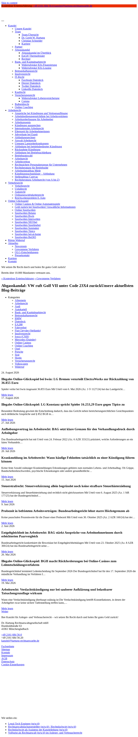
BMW (18, 318)
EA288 (19, 324)
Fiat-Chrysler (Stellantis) (28, 330)
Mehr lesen (7, 394)
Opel (17, 348)
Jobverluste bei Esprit (26, 134)
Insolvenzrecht (22, 74)
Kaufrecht (20, 92)
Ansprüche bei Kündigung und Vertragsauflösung (41, 113)
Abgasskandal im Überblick (36, 52)
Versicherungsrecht (25, 95)
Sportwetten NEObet (26, 222)
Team (18, 31)
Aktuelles (13, 243)
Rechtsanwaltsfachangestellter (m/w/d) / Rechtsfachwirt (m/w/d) (42, 726)
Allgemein (20, 300)
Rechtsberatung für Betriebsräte (31, 167)
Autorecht (20, 191)
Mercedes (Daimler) (25, 339)
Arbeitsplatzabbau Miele (28, 170)
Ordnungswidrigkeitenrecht (29, 194)
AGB (4, 658)
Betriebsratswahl (23, 155)
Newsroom (21, 246)
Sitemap (5, 649)
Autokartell (21, 309)
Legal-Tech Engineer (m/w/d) (24, 723)
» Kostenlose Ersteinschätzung (17, 278)
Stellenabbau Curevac (26, 176)
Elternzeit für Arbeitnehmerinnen (32, 131)
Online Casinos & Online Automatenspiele (37, 204)
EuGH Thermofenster (33, 55)
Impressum (7, 655)
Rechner (26, 58)
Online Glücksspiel (18, 200)
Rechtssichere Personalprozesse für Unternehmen (41, 164)
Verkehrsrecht (15, 182)
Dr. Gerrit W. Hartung (33, 37)
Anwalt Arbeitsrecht (25, 140)
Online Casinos (23, 342)
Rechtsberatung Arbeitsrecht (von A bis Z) (37, 179)
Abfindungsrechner (25, 137)
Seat (17, 354)
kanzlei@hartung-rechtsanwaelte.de (20, 640)
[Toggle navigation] (2, 20)
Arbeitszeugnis (23, 122)
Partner (18, 46)
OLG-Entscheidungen (26, 252)
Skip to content (9, 2)
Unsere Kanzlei (23, 28)
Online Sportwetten (25, 210)
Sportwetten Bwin (24, 216)
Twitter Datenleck (31, 86)
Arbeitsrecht (14, 110)
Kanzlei (12, 25)
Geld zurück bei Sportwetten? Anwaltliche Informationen (45, 207)
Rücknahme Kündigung (27, 149)
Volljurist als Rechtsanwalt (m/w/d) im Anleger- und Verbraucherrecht (45, 732)
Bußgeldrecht (22, 104)
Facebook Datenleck (32, 80)
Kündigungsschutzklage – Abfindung (35, 173)
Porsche (19, 351)
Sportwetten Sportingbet (28, 225)
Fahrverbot (20, 327)
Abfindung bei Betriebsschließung (33, 152)
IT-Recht (19, 77)
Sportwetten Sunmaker (27, 228)
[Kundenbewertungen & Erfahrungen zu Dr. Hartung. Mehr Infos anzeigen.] (16, 701)
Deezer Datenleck (31, 83)
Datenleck (20, 321)
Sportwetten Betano (25, 213)
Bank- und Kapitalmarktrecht (30, 61)
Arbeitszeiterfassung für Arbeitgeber (34, 119)
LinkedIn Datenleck (32, 89)
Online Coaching (24, 107)
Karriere (26, 43)
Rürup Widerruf (16, 240)
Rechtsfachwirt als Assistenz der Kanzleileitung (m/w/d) (37, 729)
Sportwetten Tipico (25, 231)
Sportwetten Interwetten (27, 219)
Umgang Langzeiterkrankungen (32, 143)
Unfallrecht (21, 188)
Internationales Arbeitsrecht (29, 128)
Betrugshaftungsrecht (26, 71)
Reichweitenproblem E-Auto (30, 197)
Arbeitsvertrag (22, 161)
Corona (25, 101)
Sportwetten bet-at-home (28, 234)
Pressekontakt (22, 255)
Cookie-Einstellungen (12, 664)
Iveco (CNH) (22, 336)
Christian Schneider (32, 40)
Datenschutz (7, 661)
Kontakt (12, 261)
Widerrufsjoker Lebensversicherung (40, 98)
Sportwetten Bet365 (25, 237)
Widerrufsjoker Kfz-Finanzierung (39, 64)
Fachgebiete (7, 646)
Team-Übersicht (30, 34)
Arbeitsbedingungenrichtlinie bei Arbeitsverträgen (41, 116)
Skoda (18, 357)
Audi (17, 306)
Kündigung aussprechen (28, 125)
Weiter (4, 611)
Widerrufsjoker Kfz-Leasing (36, 67)
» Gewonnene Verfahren (47, 278)
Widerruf (19, 366)
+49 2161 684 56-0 (11, 634)
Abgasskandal (22, 49)
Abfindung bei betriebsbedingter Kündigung (38, 146)
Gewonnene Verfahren (27, 249)
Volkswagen (21, 363)
